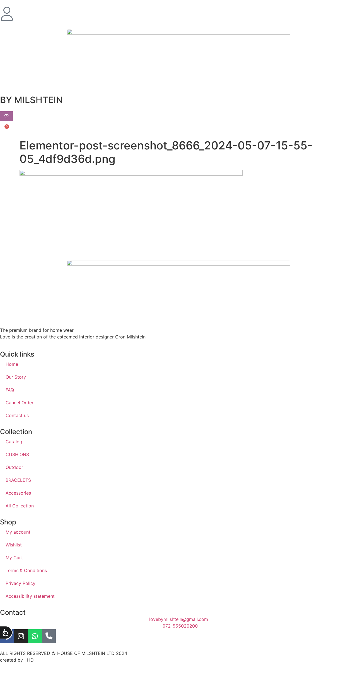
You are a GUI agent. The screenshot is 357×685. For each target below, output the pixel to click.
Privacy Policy (20, 583)
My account (18, 532)
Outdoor (14, 467)
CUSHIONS (17, 454)
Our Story (16, 377)
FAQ (10, 390)
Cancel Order (19, 402)
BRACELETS (18, 480)
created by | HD (17, 660)
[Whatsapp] (35, 636)
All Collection (20, 506)
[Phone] (49, 636)
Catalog (14, 441)
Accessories (18, 493)
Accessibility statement (30, 596)
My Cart (14, 557)
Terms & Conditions (26, 570)
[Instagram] (21, 636)
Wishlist (14, 545)
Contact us (17, 415)
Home (12, 364)
